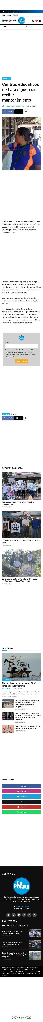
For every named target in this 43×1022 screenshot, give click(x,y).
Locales (6, 79)
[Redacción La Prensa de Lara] (3, 106)
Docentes (13, 414)
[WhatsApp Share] (21, 1017)
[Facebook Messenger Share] (25, 1017)
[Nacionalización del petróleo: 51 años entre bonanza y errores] (21, 667)
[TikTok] (24, 915)
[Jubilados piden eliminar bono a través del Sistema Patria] (21, 524)
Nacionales (6, 679)
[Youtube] (34, 915)
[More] (25, 111)
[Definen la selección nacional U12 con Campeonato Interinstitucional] (8, 729)
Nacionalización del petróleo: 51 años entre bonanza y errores (20, 684)
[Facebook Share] (14, 1017)
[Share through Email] (29, 1017)
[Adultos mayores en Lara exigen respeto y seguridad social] (21, 486)
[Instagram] (14, 915)
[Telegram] (19, 915)
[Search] (39, 27)
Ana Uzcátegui (6, 688)
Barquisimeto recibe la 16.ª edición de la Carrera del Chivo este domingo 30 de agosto (14, 955)
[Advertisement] (21, 53)
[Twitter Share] (18, 1017)
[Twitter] (29, 915)
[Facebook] (8, 915)
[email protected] (24, 907)
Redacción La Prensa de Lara (15, 106)
